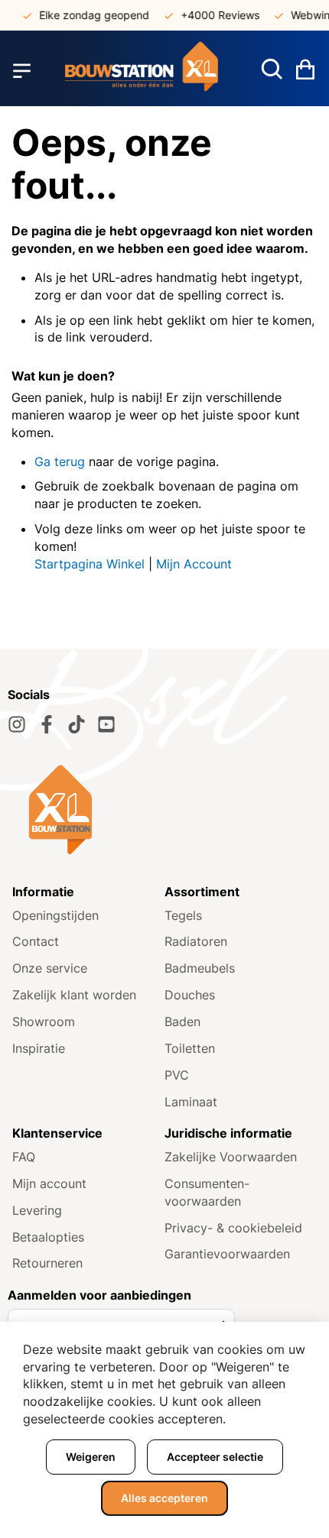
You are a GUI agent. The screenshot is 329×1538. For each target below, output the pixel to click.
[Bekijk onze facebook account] (46, 724)
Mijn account (49, 1183)
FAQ (23, 1156)
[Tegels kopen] (141, 70)
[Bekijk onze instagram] (17, 724)
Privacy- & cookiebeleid (233, 1227)
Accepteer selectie (215, 1456)
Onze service (49, 968)
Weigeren (91, 1456)
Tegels (183, 915)
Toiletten (189, 1048)
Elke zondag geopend (89, 14)
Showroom (43, 1021)
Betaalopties (48, 1237)
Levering (37, 1210)
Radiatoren (195, 941)
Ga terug (59, 461)
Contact (35, 941)
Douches (189, 994)
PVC (176, 1075)
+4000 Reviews (214, 14)
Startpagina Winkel (89, 563)
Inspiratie (38, 1048)
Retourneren (47, 1263)
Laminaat (190, 1101)
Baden (182, 1021)
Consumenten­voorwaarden (206, 1192)
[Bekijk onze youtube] (106, 724)
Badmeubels (199, 968)
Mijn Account (194, 563)
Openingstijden (55, 915)
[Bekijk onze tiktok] (76, 724)
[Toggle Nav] (21, 71)
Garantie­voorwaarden (227, 1253)
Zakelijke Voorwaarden (230, 1156)
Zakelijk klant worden (74, 994)
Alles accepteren (164, 1497)
